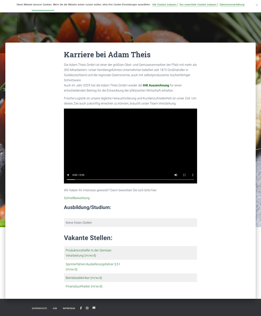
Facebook (81, 308)
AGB (55, 308)
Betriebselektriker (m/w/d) (84, 278)
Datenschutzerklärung (232, 4)
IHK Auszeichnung (156, 85)
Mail (94, 307)
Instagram (87, 308)
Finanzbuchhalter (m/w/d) (84, 286)
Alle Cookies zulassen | (165, 4)
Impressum (69, 308)
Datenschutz (39, 308)
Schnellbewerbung (77, 198)
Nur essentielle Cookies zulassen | (199, 4)
